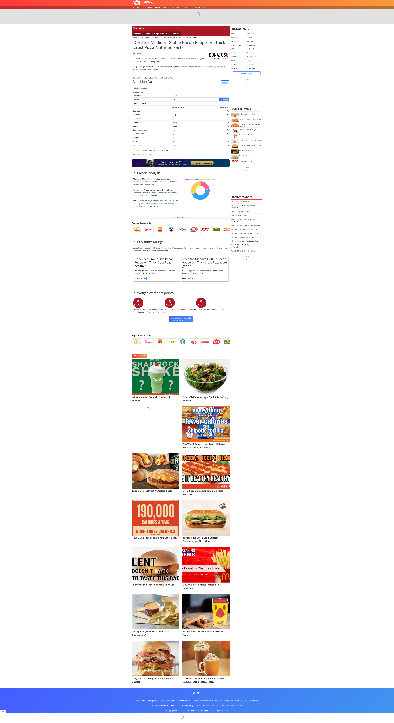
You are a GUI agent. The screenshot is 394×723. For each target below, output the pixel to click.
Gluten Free (176, 7)
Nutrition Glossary (184, 701)
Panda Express (236, 53)
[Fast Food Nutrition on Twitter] (198, 693)
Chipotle (249, 37)
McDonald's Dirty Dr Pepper (240, 202)
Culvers (233, 41)
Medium (141, 88)
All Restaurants (247, 73)
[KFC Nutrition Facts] (205, 230)
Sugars (136, 137)
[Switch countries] (204, 7)
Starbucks (250, 61)
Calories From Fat (139, 103)
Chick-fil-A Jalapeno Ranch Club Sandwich (245, 241)
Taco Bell (250, 64)
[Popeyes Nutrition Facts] (228, 230)
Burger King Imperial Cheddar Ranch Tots (245, 233)
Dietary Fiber (139, 134)
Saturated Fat (139, 115)
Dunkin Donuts (236, 45)
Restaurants (137, 7)
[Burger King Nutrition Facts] (160, 230)
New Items (166, 7)
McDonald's (251, 49)
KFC (232, 49)
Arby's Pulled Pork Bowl (239, 215)
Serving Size (137, 96)
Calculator (147, 34)
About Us (218, 701)
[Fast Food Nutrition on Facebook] (190, 693)
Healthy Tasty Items (231, 701)
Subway (234, 64)
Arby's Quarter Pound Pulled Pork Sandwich (245, 225)
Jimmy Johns (251, 45)
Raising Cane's (251, 57)
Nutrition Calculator (152, 7)
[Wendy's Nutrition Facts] (149, 230)
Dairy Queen (251, 41)
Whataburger (251, 68)
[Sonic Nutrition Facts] (182, 230)
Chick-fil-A (234, 37)
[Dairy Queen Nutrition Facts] (194, 230)
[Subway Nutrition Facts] (171, 342)
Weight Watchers (160, 34)
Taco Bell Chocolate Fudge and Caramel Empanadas (244, 246)
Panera (249, 53)
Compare (225, 82)
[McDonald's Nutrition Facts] (137, 230)
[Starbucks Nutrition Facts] (182, 342)
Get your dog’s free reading (202, 163)
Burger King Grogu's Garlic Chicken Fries (244, 229)
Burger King (251, 33)
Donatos (152, 154)
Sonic (233, 61)
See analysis (224, 100)
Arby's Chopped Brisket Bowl (241, 212)
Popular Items (175, 34)
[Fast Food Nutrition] (144, 2)
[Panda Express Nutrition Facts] (171, 230)
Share (138, 53)
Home (138, 701)
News (186, 7)
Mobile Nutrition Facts (249, 701)
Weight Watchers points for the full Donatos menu (181, 319)
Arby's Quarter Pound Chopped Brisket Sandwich (244, 220)
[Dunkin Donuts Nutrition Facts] (205, 342)
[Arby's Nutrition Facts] (194, 342)
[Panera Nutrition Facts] (216, 230)
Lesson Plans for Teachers (203, 701)
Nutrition (137, 34)
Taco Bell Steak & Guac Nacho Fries (243, 251)
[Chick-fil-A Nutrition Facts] (149, 342)
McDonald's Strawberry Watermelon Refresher (243, 207)
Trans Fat (137, 118)
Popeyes (234, 57)
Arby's (233, 33)
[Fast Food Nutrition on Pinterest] (194, 693)
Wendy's (234, 68)
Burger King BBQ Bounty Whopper (242, 237)
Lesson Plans (195, 7)
